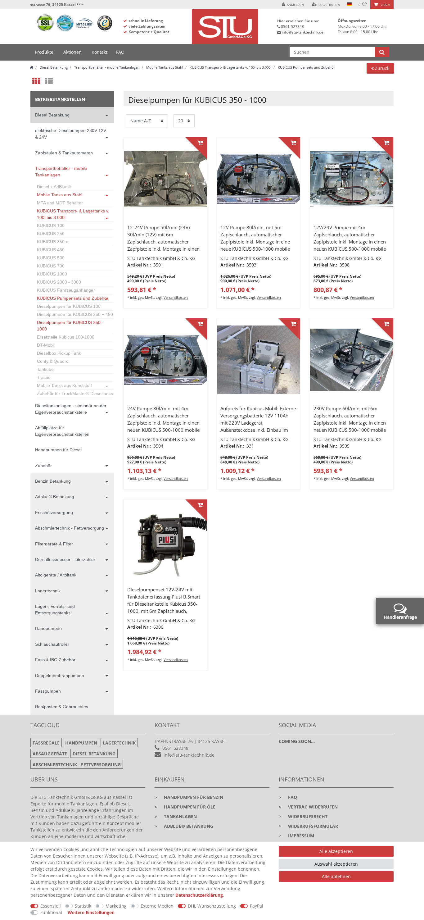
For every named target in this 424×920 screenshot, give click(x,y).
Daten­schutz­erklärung (199, 895)
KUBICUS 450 (51, 249)
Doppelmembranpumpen (59, 675)
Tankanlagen (176, 816)
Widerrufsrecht (307, 816)
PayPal (256, 906)
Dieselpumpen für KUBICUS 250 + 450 (75, 314)
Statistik (83, 906)
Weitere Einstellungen (91, 912)
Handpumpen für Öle (185, 807)
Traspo (44, 377)
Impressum (301, 836)
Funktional (51, 912)
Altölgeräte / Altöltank (55, 574)
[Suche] (382, 52)
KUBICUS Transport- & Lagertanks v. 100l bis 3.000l (230, 67)
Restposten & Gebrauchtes (61, 706)
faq (288, 797)
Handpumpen (48, 628)
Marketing (116, 906)
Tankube (45, 369)
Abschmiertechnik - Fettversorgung (69, 528)
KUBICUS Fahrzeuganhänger (66, 290)
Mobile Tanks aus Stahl (164, 67)
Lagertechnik (48, 590)
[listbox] (165, 179)
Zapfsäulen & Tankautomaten (64, 152)
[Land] (349, 4)
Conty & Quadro (53, 361)
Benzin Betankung (53, 481)
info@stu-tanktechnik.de (302, 32)
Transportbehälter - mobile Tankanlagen (106, 67)
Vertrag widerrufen (308, 807)
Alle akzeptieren (336, 851)
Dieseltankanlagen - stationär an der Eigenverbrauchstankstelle (70, 409)
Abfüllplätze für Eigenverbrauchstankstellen (62, 431)
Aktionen (72, 52)
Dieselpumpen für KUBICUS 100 (69, 306)
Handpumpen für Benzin (189, 797)
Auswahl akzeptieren (336, 864)
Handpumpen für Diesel (58, 449)
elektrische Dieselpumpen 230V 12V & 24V (70, 133)
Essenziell (50, 906)
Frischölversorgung (54, 512)
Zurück (381, 68)
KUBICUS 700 (51, 265)
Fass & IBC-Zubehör (55, 659)
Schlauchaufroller (52, 644)
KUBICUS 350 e (52, 241)
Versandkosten (176, 297)
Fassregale (46, 743)
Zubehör (43, 465)
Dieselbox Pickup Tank (59, 353)
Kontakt (99, 52)
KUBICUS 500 (51, 257)
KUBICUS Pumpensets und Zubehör (306, 67)
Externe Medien (157, 906)
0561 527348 (175, 748)
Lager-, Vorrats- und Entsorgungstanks (55, 609)
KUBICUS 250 (51, 233)
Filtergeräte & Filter (54, 543)
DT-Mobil (46, 345)
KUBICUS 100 (51, 225)
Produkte (44, 52)
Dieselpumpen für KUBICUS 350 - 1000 (70, 325)
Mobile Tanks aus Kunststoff (64, 385)
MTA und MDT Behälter (60, 202)
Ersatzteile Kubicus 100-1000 (65, 337)
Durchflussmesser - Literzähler (65, 559)
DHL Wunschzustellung (212, 906)
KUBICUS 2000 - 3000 (59, 282)
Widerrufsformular (313, 826)
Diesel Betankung (53, 67)
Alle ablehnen (336, 876)
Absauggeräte (50, 754)
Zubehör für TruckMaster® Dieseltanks (75, 393)
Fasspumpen (48, 691)
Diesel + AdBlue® (54, 186)
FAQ (120, 52)
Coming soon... (297, 741)
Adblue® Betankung (54, 496)
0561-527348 (292, 26)
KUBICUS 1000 (52, 273)
